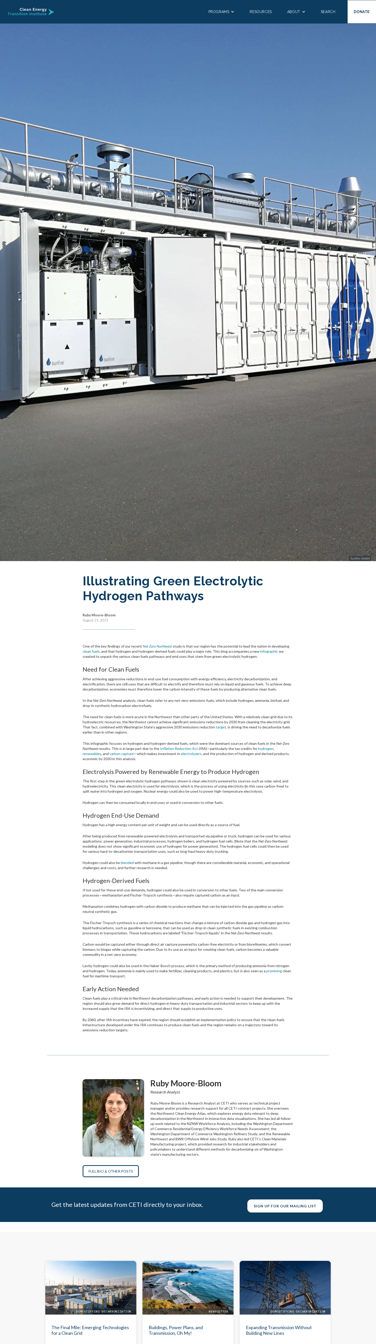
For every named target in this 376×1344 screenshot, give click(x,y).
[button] (221, 11)
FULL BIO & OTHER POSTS (111, 1171)
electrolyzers (191, 753)
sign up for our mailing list (285, 1206)
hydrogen (265, 748)
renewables (92, 753)
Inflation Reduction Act (179, 748)
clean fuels (91, 651)
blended (127, 862)
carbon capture (121, 753)
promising (274, 971)
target (221, 727)
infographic (269, 651)
